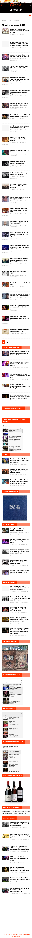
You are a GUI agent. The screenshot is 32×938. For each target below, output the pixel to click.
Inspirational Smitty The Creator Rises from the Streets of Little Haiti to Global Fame (19, 551)
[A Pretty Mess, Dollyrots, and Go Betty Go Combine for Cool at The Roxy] (5, 375)
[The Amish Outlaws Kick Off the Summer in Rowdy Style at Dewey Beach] (5, 541)
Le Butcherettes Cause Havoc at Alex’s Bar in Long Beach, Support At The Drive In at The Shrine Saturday (20, 397)
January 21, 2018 (15, 142)
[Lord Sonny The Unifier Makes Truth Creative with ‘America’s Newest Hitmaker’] (5, 562)
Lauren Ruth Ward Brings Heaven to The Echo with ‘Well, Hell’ (19, 306)
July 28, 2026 (14, 464)
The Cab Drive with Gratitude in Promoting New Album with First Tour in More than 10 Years (19, 481)
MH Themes (17, 936)
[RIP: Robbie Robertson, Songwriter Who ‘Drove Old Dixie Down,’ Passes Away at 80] (5, 588)
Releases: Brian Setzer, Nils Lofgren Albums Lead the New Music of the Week (19, 609)
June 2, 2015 (14, 862)
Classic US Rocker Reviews (11, 347)
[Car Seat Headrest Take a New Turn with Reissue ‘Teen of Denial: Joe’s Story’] (5, 879)
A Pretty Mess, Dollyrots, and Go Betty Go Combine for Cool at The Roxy (20, 375)
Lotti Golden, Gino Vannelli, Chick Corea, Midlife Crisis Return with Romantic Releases (20, 824)
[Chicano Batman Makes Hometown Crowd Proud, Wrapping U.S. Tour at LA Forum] (5, 869)
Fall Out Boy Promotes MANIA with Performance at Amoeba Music (20, 115)
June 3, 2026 (14, 485)
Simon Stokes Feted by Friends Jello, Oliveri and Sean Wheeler (19, 67)
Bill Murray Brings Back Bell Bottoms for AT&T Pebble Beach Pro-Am (19, 30)
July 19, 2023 (14, 623)
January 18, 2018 (15, 200)
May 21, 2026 (14, 883)
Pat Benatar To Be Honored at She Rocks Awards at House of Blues (20, 294)
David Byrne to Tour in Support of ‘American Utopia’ (20, 222)
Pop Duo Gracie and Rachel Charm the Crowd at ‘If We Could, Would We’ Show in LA (20, 460)
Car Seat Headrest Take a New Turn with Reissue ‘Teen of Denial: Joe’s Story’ (20, 879)
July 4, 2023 (14, 635)
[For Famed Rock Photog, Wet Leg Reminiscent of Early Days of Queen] (5, 572)
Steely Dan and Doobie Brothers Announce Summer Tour (19, 330)
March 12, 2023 (14, 565)
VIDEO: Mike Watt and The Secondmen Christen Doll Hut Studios (18, 139)
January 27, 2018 (15, 70)
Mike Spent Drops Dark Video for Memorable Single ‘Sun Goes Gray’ (20, 92)
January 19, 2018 (15, 176)
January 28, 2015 (15, 379)
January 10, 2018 (15, 297)
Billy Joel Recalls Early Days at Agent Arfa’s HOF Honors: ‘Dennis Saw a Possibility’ (20, 471)
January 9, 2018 (15, 309)
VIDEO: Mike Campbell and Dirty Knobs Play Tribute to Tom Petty (19, 55)
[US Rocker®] (16, 5)
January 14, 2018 (15, 251)
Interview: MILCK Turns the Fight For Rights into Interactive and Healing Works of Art (19, 890)
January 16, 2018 (15, 225)
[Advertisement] (16, 918)
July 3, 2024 (14, 872)
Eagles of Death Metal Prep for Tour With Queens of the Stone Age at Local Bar (19, 234)
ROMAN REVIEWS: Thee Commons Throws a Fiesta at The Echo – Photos (20, 363)
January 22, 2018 (15, 129)
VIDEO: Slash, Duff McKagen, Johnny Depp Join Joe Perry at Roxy (18, 210)
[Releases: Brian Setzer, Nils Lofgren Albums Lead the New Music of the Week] (5, 609)
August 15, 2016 (15, 851)
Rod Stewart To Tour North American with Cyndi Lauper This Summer (19, 318)
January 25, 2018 (15, 83)
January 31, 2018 (15, 34)
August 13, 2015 (15, 390)
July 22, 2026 (14, 534)
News (22, 34)
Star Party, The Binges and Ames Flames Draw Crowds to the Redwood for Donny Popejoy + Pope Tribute (19, 631)
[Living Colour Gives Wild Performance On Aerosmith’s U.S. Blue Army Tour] (5, 385)
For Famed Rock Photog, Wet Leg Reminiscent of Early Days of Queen (20, 572)
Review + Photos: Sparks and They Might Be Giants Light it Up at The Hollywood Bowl (19, 619)
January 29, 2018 (15, 47)
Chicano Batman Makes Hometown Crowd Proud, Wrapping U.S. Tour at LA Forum (19, 869)
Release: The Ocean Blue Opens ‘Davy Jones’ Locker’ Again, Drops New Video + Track (20, 598)
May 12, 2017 (14, 402)
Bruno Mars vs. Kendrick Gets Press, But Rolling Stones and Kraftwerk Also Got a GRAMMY (19, 43)
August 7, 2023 (14, 602)
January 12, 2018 (15, 275)
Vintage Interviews (9, 818)
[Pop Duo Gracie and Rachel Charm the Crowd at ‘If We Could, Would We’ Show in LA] (5, 461)
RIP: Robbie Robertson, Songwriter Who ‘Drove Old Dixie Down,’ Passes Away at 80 (20, 588)
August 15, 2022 (15, 576)
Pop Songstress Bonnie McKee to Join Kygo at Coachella (20, 198)
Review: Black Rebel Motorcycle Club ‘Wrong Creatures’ (19, 173)
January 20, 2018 (15, 165)
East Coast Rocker (9, 524)
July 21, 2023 (14, 612)
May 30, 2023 (14, 544)
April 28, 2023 (14, 555)
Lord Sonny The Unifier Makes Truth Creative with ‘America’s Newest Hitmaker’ (19, 562)
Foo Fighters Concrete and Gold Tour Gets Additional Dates (19, 126)
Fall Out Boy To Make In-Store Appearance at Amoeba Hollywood (18, 186)
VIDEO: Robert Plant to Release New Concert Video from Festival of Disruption (19, 247)
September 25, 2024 (16, 893)
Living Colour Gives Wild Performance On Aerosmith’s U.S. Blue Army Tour (20, 386)
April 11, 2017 (14, 357)
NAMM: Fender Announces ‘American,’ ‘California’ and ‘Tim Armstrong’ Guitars (19, 79)
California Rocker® (9, 582)
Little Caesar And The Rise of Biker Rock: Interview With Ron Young (19, 858)
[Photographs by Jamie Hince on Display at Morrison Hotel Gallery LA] (5, 836)
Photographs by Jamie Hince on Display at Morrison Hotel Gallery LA (20, 836)
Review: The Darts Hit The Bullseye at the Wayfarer (17, 162)
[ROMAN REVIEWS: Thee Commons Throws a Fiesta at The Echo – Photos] (5, 363)
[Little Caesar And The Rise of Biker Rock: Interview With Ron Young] (5, 858)
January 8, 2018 (15, 322)
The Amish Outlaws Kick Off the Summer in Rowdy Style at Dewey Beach (20, 541)
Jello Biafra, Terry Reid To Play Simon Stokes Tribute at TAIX (19, 104)
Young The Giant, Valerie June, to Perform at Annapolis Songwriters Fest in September (19, 530)
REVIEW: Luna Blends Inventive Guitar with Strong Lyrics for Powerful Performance (19, 260)
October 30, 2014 (15, 839)
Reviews (5, 454)
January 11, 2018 (15, 286)
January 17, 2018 (15, 213)
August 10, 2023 (15, 591)
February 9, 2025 (15, 827)
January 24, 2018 (15, 107)
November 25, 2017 (15, 367)
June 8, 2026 (14, 474)
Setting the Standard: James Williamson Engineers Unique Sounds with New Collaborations (19, 848)
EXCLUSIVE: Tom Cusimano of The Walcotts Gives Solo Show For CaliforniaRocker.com (20, 353)
